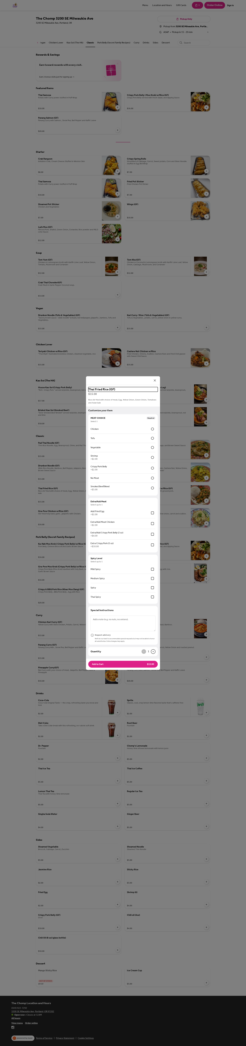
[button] (123, 664)
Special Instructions (102, 610)
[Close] (155, 380)
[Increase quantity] (153, 651)
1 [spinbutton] (148, 651)
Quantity (96, 651)
